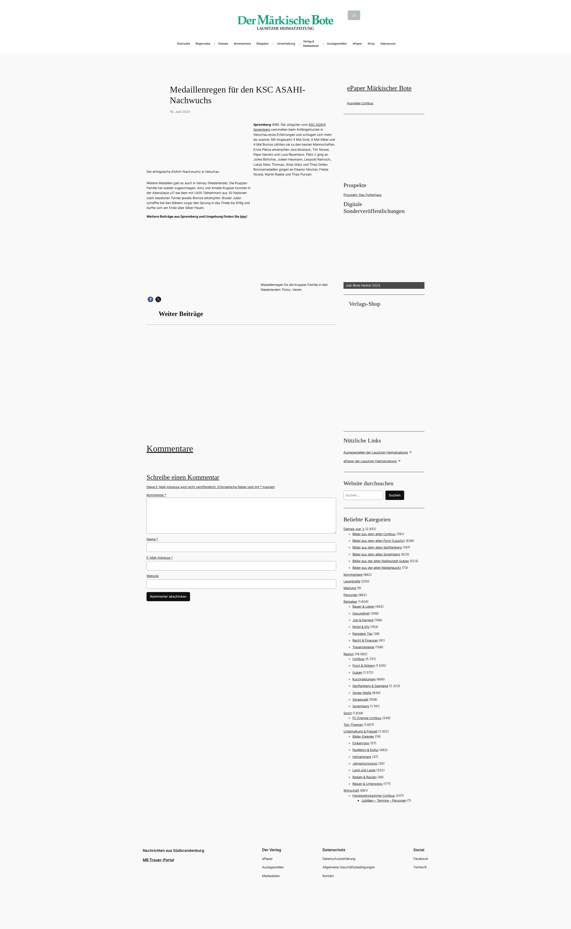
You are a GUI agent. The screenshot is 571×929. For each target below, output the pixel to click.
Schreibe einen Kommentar (183, 477)
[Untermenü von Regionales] (215, 44)
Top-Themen (353, 725)
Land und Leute (363, 770)
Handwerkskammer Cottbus (373, 795)
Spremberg (360, 706)
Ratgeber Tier (362, 634)
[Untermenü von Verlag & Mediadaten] (323, 44)
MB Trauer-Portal (158, 860)
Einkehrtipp (360, 743)
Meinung (349, 588)
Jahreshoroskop (364, 763)
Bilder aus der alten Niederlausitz (376, 568)
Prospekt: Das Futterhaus (362, 195)
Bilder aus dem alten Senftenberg (377, 547)
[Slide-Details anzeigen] (383, 252)
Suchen (395, 495)
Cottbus (358, 659)
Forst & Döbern (363, 665)
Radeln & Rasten (364, 777)
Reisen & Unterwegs (367, 784)
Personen (350, 595)
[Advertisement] (285, 61)
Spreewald (360, 699)
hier (243, 216)
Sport (196, 112)
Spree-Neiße (361, 693)
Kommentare (170, 449)
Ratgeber (350, 601)
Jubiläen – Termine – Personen (383, 800)
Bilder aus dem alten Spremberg (376, 554)
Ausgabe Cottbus (360, 103)
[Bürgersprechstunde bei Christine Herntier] (241, 387)
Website (153, 576)
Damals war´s (353, 529)
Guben (357, 672)
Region (348, 654)
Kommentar (156, 495)
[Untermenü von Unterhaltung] (299, 44)
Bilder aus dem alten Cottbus (373, 534)
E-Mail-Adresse (160, 557)
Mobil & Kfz (360, 627)
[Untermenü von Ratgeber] (273, 44)
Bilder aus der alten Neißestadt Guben (380, 561)
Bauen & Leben (363, 606)
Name (152, 539)
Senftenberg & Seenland (370, 686)
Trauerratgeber (363, 647)
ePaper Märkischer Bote (379, 88)
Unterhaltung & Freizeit (360, 731)
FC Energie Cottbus (366, 718)
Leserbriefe (351, 581)
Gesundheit (361, 613)
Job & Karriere (362, 620)
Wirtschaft (351, 790)
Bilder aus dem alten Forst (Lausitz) (378, 541)
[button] (150, 299)
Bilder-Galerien (363, 736)
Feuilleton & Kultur (365, 750)
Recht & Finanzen (365, 640)
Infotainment (361, 757)
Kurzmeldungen (364, 679)
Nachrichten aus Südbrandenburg (173, 850)
